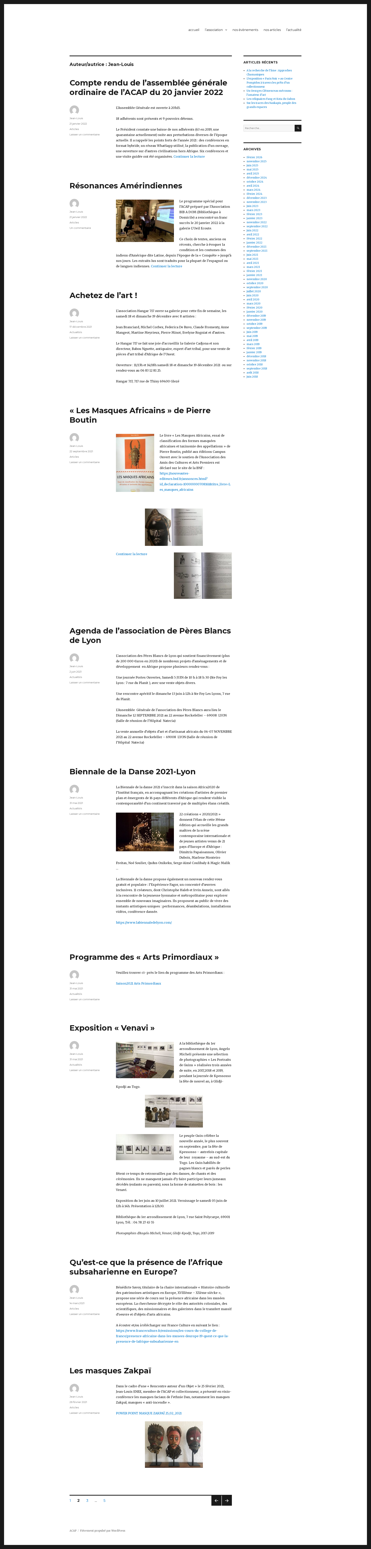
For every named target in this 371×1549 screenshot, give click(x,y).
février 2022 (254, 238)
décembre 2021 (256, 246)
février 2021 (254, 271)
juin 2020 (253, 295)
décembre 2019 (256, 315)
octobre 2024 (255, 181)
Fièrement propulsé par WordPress (102, 1530)
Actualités (76, 332)
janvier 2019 (254, 352)
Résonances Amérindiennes (126, 185)
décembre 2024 (257, 177)
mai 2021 (252, 259)
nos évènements (245, 30)
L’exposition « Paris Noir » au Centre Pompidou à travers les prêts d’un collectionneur (270, 82)
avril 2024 (253, 185)
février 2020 (254, 307)
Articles (74, 129)
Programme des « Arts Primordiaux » (144, 957)
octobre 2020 (255, 283)
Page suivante (226, 1505)
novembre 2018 (256, 360)
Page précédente (216, 1505)
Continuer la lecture (189, 156)
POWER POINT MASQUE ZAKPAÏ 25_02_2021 (149, 1413)
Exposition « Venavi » (112, 1028)
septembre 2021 (257, 250)
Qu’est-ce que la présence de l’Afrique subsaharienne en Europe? (146, 1266)
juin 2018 (252, 376)
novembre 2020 (257, 279)
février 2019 (254, 348)
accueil (193, 30)
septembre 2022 (257, 226)
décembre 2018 (256, 356)
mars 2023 (253, 210)
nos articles (272, 30)
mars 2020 (253, 303)
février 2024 (254, 194)
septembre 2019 (257, 328)
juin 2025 (252, 165)
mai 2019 (252, 336)
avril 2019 (252, 340)
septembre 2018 (257, 368)
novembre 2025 (256, 161)
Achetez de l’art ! (103, 295)
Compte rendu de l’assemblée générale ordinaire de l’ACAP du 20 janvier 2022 (148, 87)
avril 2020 (253, 299)
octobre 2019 (254, 324)
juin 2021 (252, 254)
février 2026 (254, 157)
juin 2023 (252, 206)
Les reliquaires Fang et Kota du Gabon (271, 99)
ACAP (73, 1530)
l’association (214, 30)
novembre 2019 (256, 319)
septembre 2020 (257, 287)
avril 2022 (253, 234)
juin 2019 (252, 332)
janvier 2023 (254, 218)
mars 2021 (253, 267)
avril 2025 (253, 173)
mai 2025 (252, 169)
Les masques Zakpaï (110, 1370)
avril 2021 (253, 263)
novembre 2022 (257, 222)
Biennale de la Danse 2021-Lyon (133, 771)
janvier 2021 (254, 275)
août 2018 (253, 372)
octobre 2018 (255, 364)
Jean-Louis (76, 118)
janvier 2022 (254, 242)
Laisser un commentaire (85, 134)
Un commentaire (80, 227)
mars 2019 (253, 344)
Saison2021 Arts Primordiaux (138, 983)
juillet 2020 (254, 291)
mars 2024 (253, 189)
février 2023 (254, 214)
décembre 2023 (257, 198)
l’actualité (293, 30)
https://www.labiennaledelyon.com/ (144, 922)
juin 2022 (252, 230)
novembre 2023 (257, 202)
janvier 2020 (255, 311)
